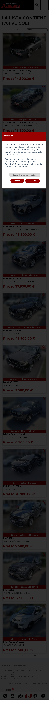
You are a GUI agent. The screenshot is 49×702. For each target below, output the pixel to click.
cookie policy (11, 154)
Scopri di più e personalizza (24, 175)
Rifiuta (17, 181)
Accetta (32, 181)
